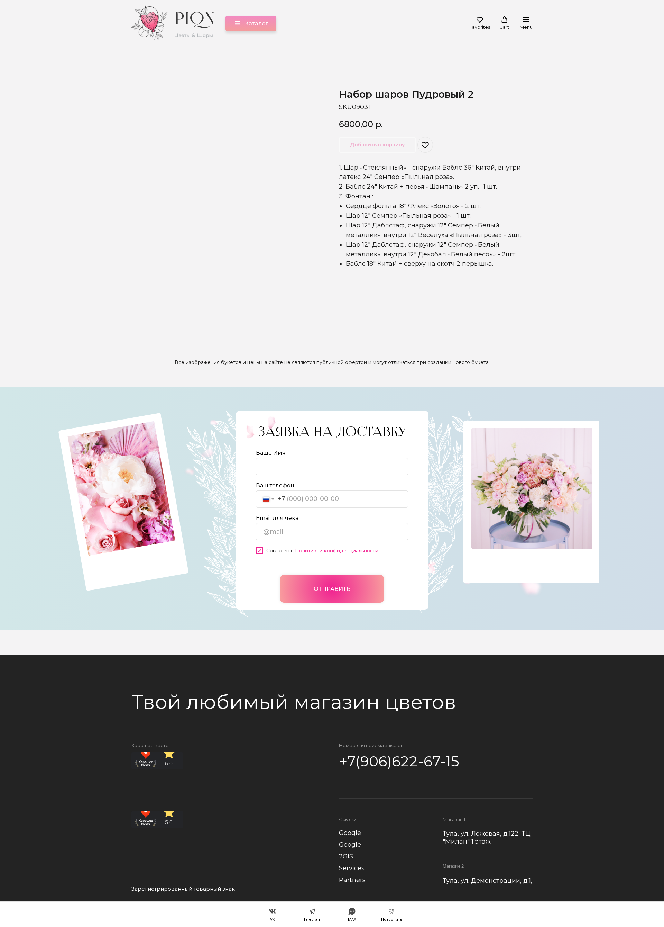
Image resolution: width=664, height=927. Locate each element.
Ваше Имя (271, 453)
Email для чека (277, 518)
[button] (479, 23)
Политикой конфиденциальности (336, 551)
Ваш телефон (275, 485)
